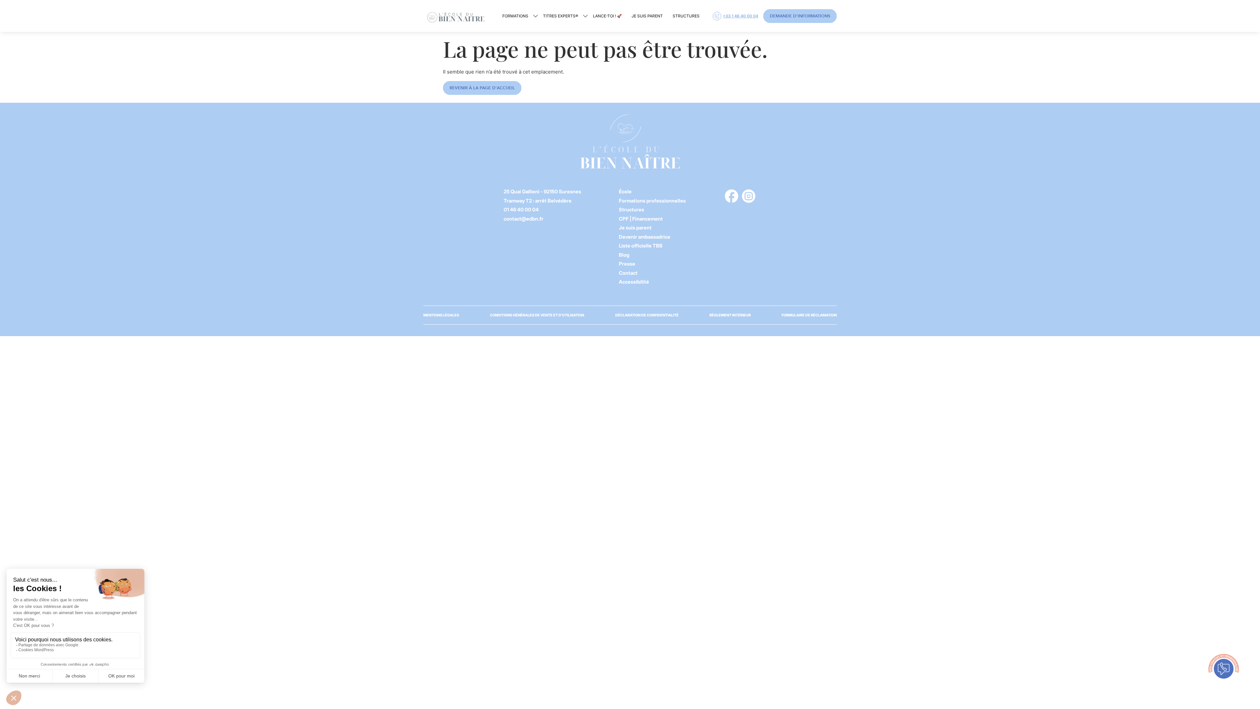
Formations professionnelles (652, 201)
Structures (686, 15)
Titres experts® (560, 15)
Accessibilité (634, 282)
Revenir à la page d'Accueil (482, 88)
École (625, 191)
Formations (515, 15)
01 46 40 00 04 (521, 209)
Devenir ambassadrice (644, 237)
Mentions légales (441, 315)
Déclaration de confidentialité (647, 315)
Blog (624, 255)
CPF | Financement (641, 219)
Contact (628, 273)
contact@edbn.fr (523, 219)
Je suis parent (647, 15)
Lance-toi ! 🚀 (607, 15)
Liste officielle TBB (640, 246)
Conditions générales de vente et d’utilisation (537, 315)
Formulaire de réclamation (809, 315)
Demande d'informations (800, 16)
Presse (627, 264)
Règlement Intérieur (730, 315)
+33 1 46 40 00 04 (740, 15)
